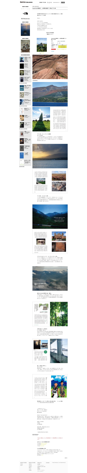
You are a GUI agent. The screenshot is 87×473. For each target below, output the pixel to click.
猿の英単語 (25, 115)
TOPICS (21, 464)
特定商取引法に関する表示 (41, 466)
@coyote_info (42, 445)
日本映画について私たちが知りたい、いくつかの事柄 (27, 58)
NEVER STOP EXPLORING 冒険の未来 (27, 100)
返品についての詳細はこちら (61, 49)
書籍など (30, 467)
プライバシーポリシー (40, 465)
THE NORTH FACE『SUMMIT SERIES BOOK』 (27, 146)
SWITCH (30, 464)
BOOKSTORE (37, 6)
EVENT (21, 465)
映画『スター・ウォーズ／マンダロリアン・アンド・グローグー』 (27, 71)
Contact (47, 462)
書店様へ (38, 467)
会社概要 (38, 464)
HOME (33, 6)
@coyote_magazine (44, 443)
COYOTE (30, 465)
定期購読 (30, 470)
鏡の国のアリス (26, 108)
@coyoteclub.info (43, 444)
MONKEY (30, 466)
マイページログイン (40, 471)
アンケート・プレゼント (41, 470)
